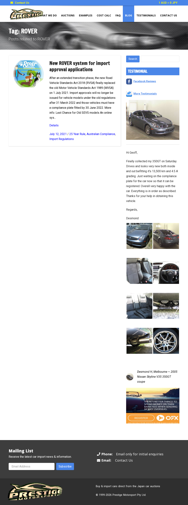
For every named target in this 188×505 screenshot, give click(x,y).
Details (54, 125)
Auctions (68, 15)
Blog (128, 15)
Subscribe (65, 466)
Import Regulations (61, 139)
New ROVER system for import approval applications (79, 66)
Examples (85, 15)
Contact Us (22, 2)
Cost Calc (104, 15)
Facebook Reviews (144, 81)
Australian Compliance (101, 134)
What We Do (48, 15)
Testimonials (146, 15)
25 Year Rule (77, 134)
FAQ (118, 15)
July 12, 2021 (58, 134)
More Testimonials (145, 93)
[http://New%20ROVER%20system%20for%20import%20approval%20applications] (28, 73)
